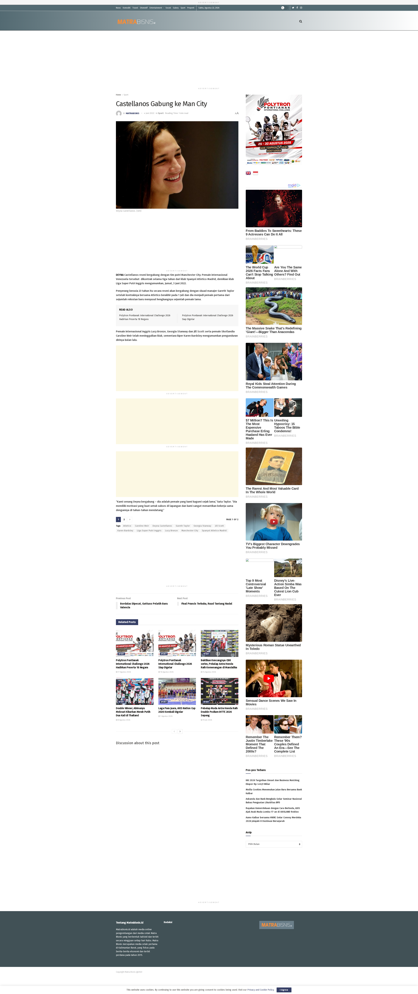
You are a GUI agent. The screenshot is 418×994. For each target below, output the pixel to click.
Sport (183, 8)
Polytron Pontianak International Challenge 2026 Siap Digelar (175, 664)
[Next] (180, 731)
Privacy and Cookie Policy (260, 989)
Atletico (127, 526)
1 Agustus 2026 (166, 716)
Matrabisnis (132, 113)
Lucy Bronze (171, 530)
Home (118, 95)
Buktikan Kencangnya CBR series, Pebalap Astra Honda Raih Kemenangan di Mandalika (219, 664)
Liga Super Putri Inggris (149, 530)
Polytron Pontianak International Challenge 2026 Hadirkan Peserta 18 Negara (133, 664)
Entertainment (156, 8)
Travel (135, 8)
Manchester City (190, 530)
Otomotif (144, 8)
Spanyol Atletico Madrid (214, 530)
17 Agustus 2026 (124, 672)
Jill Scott (219, 526)
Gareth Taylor (183, 526)
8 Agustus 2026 (123, 720)
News (118, 8)
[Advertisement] (209, 58)
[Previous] (174, 731)
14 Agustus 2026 (209, 672)
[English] (248, 173)
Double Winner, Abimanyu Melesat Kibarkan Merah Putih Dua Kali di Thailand (133, 712)
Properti (190, 8)
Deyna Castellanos (162, 526)
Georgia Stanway (202, 526)
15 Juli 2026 (207, 720)
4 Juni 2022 (149, 113)
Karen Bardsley (125, 530)
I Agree (284, 990)
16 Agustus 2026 (166, 672)
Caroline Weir (142, 526)
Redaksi (168, 922)
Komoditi (126, 8)
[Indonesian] (255, 173)
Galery (176, 8)
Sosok (168, 8)
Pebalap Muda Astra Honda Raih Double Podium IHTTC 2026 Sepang (219, 712)
